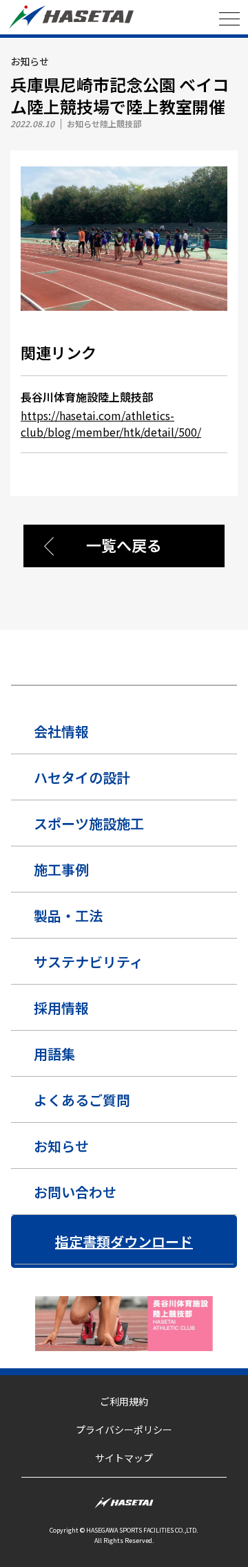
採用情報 (61, 1008)
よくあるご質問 (82, 1100)
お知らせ (61, 1146)
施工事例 (61, 869)
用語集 (54, 1054)
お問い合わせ (75, 1192)
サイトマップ (124, 1458)
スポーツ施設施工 (89, 823)
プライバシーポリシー (124, 1429)
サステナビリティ (88, 962)
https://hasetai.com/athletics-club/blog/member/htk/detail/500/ (111, 423)
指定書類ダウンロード (124, 1241)
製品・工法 (68, 915)
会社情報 (61, 731)
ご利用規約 (124, 1401)
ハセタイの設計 (82, 777)
